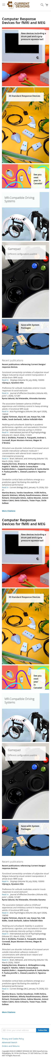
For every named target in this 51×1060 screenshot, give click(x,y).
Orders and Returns (10, 1046)
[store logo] (18, 5)
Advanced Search (9, 1042)
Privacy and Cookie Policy (13, 1038)
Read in (5, 380)
